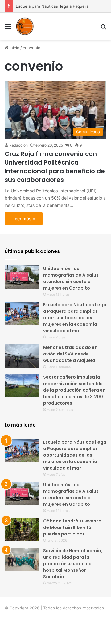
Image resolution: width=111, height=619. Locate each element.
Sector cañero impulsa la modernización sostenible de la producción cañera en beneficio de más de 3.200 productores (74, 390)
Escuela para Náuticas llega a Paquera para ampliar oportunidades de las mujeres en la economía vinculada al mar (74, 318)
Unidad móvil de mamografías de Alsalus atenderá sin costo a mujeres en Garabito (71, 278)
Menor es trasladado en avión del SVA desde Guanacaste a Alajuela (70, 353)
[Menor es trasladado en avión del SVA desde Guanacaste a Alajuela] (22, 356)
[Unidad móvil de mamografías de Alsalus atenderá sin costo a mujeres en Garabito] (22, 277)
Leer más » (23, 218)
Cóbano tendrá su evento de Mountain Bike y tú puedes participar (72, 527)
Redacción (18, 145)
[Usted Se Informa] (24, 26)
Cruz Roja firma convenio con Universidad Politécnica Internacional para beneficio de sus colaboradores (55, 166)
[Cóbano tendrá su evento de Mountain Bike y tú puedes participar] (22, 529)
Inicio (13, 47)
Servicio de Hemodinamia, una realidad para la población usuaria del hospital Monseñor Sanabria (72, 564)
